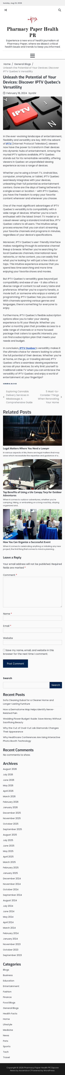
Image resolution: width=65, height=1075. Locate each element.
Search (7, 678)
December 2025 (12, 812)
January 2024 (10, 938)
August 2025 (10, 834)
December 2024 (12, 878)
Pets (5, 1040)
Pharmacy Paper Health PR (37, 1067)
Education (8, 980)
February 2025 (11, 867)
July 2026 (8, 774)
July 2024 (8, 905)
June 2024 (8, 911)
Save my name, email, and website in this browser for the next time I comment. (28, 652)
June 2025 (8, 845)
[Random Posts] (5, 10)
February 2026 (10, 801)
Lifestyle (7, 1024)
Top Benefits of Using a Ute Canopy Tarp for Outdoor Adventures (32, 494)
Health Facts (10, 1013)
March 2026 (9, 796)
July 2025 (8, 840)
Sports (6, 1046)
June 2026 (8, 780)
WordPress (49, 1070)
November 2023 (12, 944)
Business (8, 975)
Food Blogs (9, 1002)
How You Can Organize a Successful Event (26, 542)
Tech (6, 1051)
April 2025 (8, 856)
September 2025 (12, 829)
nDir (34, 93)
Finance (7, 997)
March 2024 (9, 927)
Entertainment (11, 986)
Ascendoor (24, 1070)
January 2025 (10, 873)
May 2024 (8, 916)
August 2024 (10, 900)
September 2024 (12, 894)
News (6, 1035)
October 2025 (10, 823)
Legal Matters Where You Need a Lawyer (26, 448)
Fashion (7, 991)
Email (7, 626)
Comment (10, 575)
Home (6, 1019)
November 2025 (12, 818)
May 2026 (8, 785)
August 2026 (10, 769)
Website (8, 638)
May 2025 (8, 851)
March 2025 (9, 862)
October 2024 (10, 889)
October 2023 (10, 949)
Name (7, 614)
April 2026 (8, 790)
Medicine (8, 1030)
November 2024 (12, 884)
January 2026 (10, 807)
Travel (6, 1057)
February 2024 (11, 933)
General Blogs (10, 384)
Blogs (6, 969)
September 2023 (12, 955)
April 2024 (8, 922)
